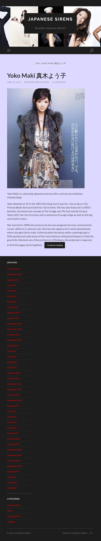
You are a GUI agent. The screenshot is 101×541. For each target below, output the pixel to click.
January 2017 (13, 318)
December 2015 (14, 384)
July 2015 (11, 411)
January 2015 (13, 444)
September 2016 (14, 340)
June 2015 (12, 416)
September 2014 (14, 466)
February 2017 (13, 312)
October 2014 (13, 460)
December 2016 (14, 323)
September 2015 (14, 400)
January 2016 (13, 378)
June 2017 (12, 290)
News (9, 510)
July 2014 (11, 477)
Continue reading (55, 245)
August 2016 (13, 345)
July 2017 (11, 285)
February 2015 (13, 438)
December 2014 (14, 449)
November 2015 (14, 389)
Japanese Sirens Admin (36, 82)
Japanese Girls (13, 505)
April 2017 (12, 301)
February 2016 (13, 373)
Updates (11, 521)
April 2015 (12, 427)
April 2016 (12, 367)
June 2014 (12, 482)
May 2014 (11, 488)
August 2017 (13, 280)
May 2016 (11, 362)
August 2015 (13, 406)
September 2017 (14, 274)
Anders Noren (79, 533)
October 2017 (13, 269)
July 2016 (11, 351)
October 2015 (13, 395)
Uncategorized (13, 516)
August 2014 (13, 471)
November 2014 (14, 455)
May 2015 (11, 422)
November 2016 (14, 329)
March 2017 (12, 307)
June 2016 (12, 356)
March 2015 (12, 433)
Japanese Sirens (50, 19)
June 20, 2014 (14, 82)
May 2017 (11, 296)
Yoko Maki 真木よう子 (36, 75)
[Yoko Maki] (46, 187)
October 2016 (13, 334)
